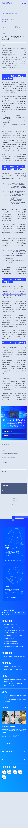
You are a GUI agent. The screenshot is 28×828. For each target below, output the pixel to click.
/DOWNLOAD (7, 408)
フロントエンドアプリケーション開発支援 (14, 630)
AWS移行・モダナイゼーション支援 (12, 627)
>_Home (5, 610)
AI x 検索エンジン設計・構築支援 (12, 633)
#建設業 (14, 736)
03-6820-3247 (13, 597)
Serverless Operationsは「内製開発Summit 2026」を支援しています (14, 684)
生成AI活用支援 (7, 635)
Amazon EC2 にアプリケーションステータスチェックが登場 (15, 700)
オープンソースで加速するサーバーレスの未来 (14, 613)
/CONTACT (6, 409)
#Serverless (5, 21)
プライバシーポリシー (17, 666)
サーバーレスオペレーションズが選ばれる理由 (14, 656)
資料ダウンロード (14, 431)
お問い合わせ (14, 435)
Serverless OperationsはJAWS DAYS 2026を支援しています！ (15, 680)
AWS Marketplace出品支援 (10, 641)
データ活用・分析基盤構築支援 (11, 644)
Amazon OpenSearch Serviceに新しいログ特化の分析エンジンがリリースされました (15, 696)
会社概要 (6, 666)
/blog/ (7, 13)
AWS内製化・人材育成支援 (10, 624)
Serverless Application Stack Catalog (13, 646)
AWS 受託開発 (18, 635)
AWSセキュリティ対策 (9, 638)
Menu (24, 3)
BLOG (12, 610)
